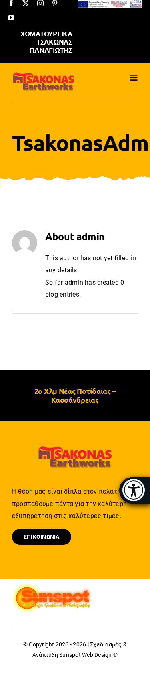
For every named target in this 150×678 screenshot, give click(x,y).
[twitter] (25, 3)
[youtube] (11, 17)
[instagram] (40, 3)
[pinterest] (55, 3)
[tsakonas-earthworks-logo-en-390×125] (43, 74)
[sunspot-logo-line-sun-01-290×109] (52, 586)
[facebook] (11, 3)
